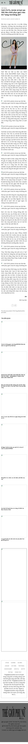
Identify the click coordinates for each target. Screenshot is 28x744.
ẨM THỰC (10, 672)
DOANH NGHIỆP (8, 669)
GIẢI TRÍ (23, 669)
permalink (3, 312)
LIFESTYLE (16, 669)
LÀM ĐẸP (7, 666)
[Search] (4, 2)
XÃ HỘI (7, 662)
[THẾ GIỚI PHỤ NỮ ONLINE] (16, 2)
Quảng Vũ (17, 19)
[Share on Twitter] (15, 305)
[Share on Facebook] (12, 305)
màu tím (13, 24)
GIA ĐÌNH (20, 662)
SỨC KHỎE (13, 666)
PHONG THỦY (18, 672)
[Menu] (2, 3)
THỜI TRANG (21, 666)
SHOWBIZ (13, 662)
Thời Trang (4, 8)
